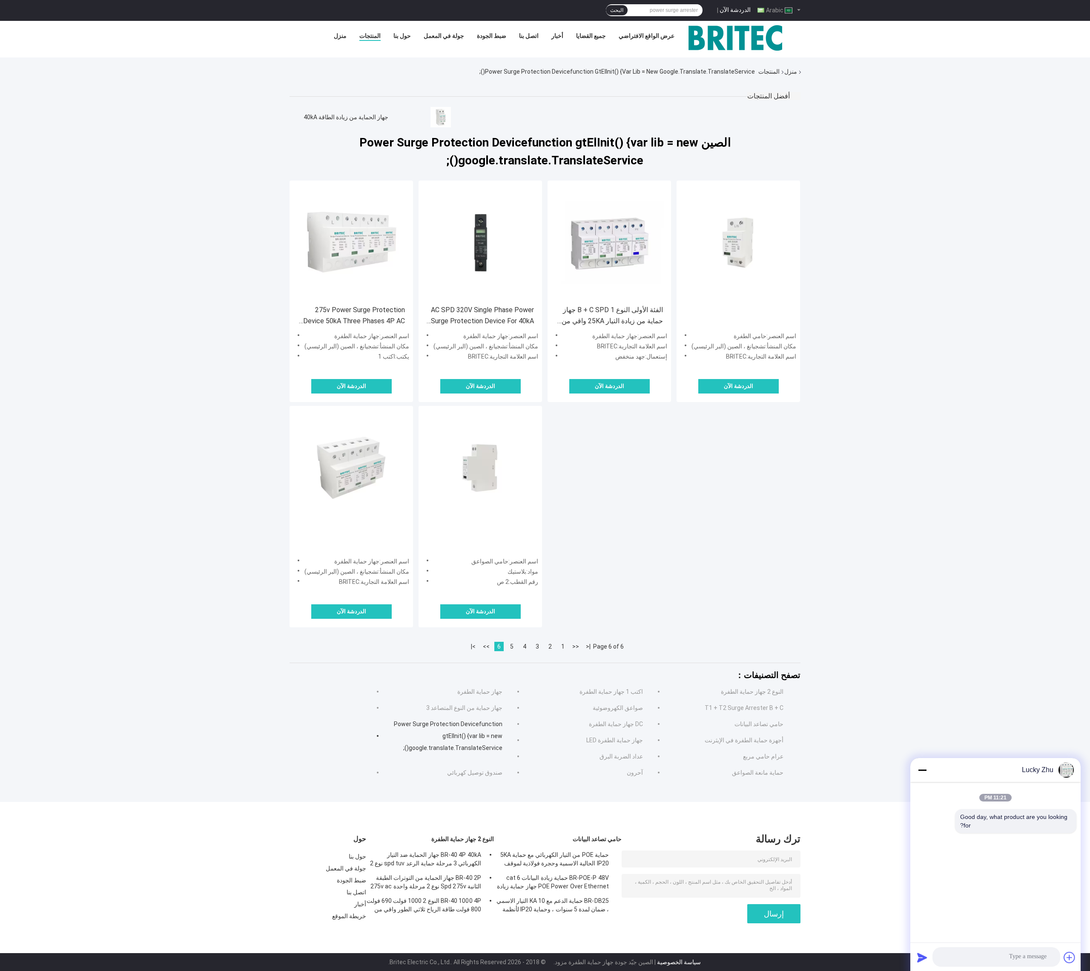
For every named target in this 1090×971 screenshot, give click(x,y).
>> (486, 646)
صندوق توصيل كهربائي (474, 772)
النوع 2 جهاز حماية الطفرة (752, 691)
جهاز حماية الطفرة (479, 691)
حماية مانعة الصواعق (757, 772)
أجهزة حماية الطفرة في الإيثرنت (744, 740)
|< (588, 646)
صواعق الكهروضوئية (618, 707)
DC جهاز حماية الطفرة (616, 724)
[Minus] (922, 770)
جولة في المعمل (444, 35)
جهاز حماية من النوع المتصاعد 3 (464, 707)
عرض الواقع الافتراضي (646, 35)
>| (473, 646)
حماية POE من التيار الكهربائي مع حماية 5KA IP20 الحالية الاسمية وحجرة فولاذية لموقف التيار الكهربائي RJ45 (554, 860)
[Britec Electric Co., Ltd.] (735, 38)
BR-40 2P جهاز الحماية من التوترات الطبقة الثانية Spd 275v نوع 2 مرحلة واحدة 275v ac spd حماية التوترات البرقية (425, 883)
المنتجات (370, 35)
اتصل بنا (529, 35)
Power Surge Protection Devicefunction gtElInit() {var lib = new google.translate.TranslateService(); (448, 736)
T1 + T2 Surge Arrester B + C (744, 707)
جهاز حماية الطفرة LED (614, 740)
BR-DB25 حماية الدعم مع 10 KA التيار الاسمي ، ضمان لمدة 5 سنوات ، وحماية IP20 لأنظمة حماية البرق (552, 906)
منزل (340, 35)
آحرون (635, 772)
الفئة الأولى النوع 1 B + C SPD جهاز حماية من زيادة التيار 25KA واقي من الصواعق (612, 316)
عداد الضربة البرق (621, 756)
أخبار (557, 35)
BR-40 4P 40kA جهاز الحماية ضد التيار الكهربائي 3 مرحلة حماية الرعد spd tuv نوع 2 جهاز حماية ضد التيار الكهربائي (425, 860)
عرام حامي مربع (763, 756)
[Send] (922, 957)
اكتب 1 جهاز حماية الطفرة (611, 691)
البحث (616, 10)
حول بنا (402, 35)
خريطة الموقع (349, 916)
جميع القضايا (591, 35)
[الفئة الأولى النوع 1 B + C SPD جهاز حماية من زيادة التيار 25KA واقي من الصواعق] (609, 242)
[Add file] (1070, 957)
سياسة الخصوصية (679, 962)
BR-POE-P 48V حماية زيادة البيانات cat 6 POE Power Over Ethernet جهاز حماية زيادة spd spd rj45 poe (553, 883)
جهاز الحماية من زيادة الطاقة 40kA (346, 117)
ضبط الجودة (491, 35)
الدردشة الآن (735, 9)
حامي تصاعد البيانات (758, 724)
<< (575, 646)
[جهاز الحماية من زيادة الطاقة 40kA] (440, 117)
